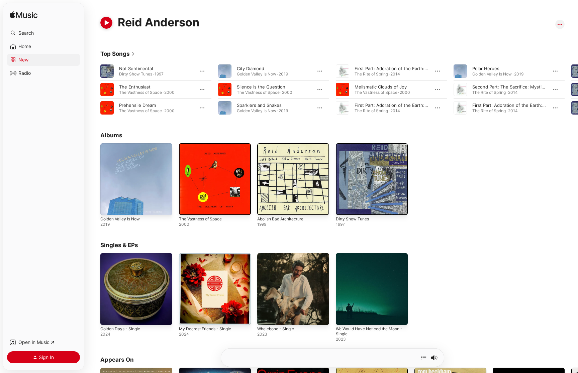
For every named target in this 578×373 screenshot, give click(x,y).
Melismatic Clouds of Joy (381, 86)
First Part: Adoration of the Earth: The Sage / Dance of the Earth (422, 68)
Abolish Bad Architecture (283, 146)
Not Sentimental (136, 68)
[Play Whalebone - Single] (266, 316)
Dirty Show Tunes (354, 146)
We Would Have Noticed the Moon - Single (365, 258)
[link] (117, 53)
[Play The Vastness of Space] (187, 207)
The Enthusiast (135, 86)
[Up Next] (424, 357)
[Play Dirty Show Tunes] (344, 207)
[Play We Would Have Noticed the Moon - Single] (344, 316)
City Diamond (250, 68)
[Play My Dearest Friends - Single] (187, 316)
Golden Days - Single (122, 255)
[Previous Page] (93, 89)
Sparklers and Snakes (259, 105)
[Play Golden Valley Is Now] (109, 207)
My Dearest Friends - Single (208, 255)
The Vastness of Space (203, 146)
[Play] (106, 23)
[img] (23, 15)
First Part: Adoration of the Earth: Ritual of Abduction (410, 105)
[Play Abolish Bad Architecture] (266, 207)
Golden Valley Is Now (122, 146)
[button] (43, 33)
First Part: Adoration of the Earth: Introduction (520, 105)
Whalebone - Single (277, 255)
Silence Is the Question (261, 86)
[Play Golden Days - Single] (109, 316)
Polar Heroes (485, 68)
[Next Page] (571, 89)
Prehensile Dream (137, 105)
